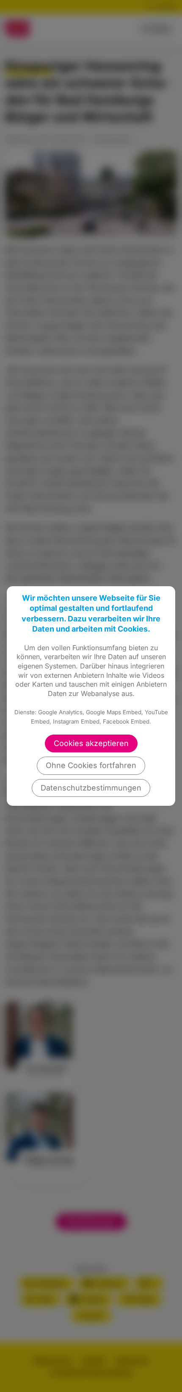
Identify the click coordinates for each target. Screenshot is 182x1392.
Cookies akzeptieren (91, 743)
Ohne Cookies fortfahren (91, 765)
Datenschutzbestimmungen (91, 787)
